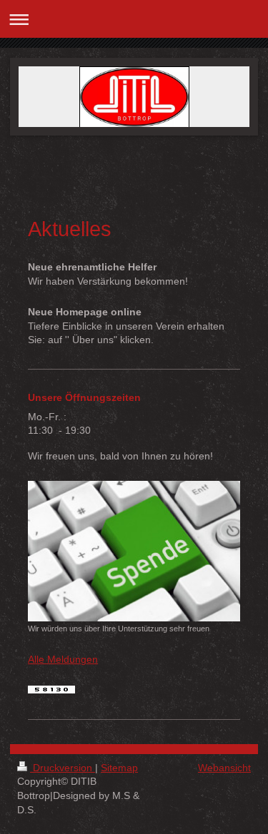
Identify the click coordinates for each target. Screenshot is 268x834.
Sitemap (119, 767)
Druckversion (62, 767)
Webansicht (224, 767)
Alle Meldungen (63, 659)
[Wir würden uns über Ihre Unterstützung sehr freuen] (134, 551)
